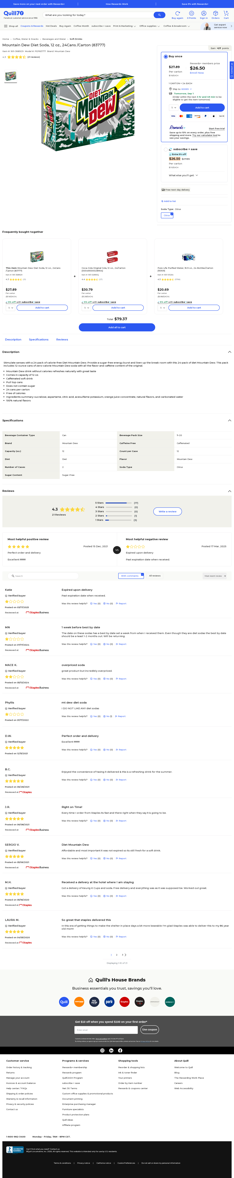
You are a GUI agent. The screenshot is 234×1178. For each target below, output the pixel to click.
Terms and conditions (101, 1038)
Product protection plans (75, 1114)
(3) (135, 520)
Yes (95, 603)
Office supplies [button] (147, 26)
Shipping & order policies (19, 1093)
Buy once (175, 56)
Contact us (12, 1109)
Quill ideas (67, 1120)
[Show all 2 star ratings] (119, 515)
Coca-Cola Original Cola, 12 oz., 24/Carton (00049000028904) (103, 269)
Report (122, 603)
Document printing (72, 1099)
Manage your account (17, 1078)
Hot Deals (51, 26)
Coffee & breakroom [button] (175, 26)
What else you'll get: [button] (181, 175)
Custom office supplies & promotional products (87, 1093)
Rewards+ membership (74, 1067)
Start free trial (217, 128)
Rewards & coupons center (133, 1088)
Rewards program (72, 1072)
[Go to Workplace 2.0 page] (169, 1002)
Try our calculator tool (204, 135)
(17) (136, 502)
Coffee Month (81, 26)
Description (13, 339)
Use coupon (149, 1029)
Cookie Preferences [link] (126, 1163)
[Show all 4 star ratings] (119, 507)
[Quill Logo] (14, 13)
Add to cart (202, 107)
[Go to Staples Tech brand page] (139, 1002)
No (108, 603)
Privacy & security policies (20, 1104)
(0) (136, 507)
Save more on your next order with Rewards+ (39, 4)
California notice (103, 1163)
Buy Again (65, 26)
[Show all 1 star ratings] (118, 520)
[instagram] (102, 1050)
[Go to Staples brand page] (124, 1002)
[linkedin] (111, 1050)
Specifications (39, 339)
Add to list (170, 201)
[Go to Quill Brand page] (64, 1002)
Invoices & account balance (21, 1083)
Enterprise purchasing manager (79, 1104)
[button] (159, 15)
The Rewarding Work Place (189, 1078)
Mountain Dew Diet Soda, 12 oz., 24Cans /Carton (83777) (33, 269)
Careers (178, 1083)
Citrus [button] (167, 215)
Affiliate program (71, 1125)
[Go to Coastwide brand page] (79, 1002)
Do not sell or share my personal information (161, 1163)
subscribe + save (101, 26)
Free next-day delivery (177, 189)
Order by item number (130, 1083)
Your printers (125, 1078)
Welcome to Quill (183, 1067)
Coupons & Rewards (32, 26)
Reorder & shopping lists (131, 1067)
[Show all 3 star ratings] (119, 511)
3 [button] (122, 954)
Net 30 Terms (69, 1088)
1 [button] (111, 954)
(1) (135, 515)
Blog (176, 1072)
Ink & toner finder (127, 1072)
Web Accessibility (183, 1088)
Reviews (62, 339)
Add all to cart (117, 327)
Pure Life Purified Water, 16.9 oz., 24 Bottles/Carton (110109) (185, 269)
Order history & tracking (19, 1067)
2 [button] (116, 954)
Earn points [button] (220, 48)
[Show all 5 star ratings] (118, 503)
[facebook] (120, 1050)
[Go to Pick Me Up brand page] (94, 1002)
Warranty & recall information (21, 1099)
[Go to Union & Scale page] (154, 1002)
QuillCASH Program (72, 1078)
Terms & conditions (62, 1163)
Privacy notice (83, 1163)
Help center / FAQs (16, 1088)
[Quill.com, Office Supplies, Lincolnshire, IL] (15, 1150)
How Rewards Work (117, 4)
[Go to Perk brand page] (109, 1002)
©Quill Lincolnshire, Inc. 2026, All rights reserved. (47, 1151)
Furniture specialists (73, 1109)
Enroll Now (197, 72)
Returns (10, 1072)
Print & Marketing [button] (123, 26)
